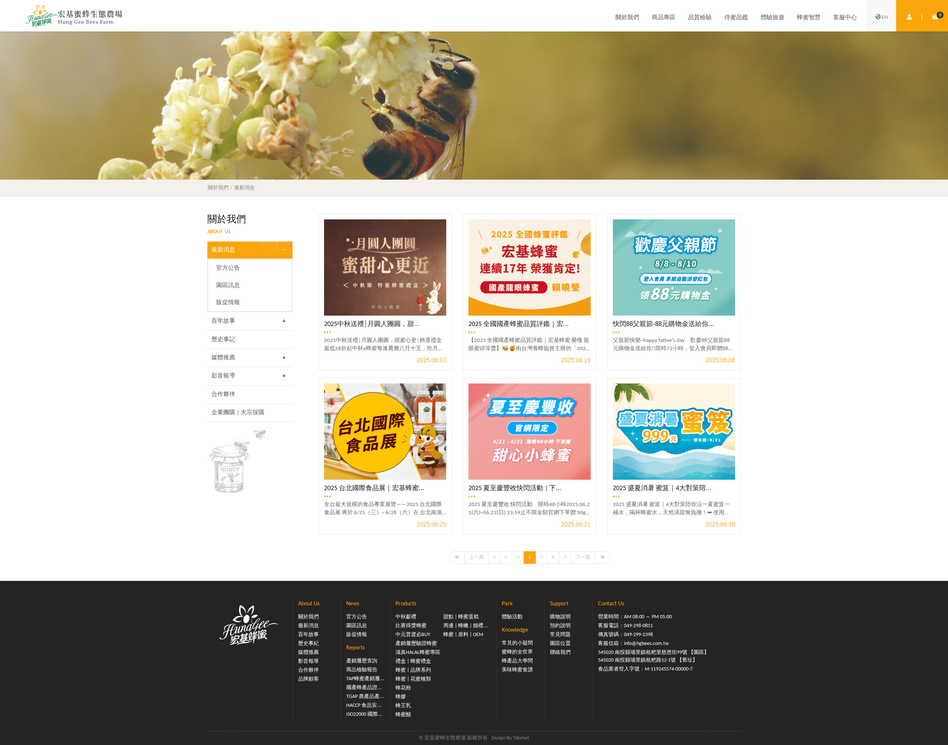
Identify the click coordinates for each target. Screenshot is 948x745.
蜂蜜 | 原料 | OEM (463, 635)
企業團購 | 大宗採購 (237, 413)
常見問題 (560, 635)
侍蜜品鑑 (736, 18)
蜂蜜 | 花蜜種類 (413, 679)
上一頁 (476, 557)
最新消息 (244, 188)
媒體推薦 (223, 358)
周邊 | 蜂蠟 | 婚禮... (465, 626)
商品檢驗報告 (361, 670)
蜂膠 (400, 697)
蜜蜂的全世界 (517, 652)
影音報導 (223, 376)
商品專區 (663, 18)
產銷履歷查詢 (361, 661)
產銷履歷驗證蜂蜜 (416, 643)
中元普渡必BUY (412, 635)
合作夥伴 (223, 395)
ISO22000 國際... (364, 714)
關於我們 (627, 18)
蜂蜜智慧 (809, 18)
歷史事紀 (308, 643)
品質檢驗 (700, 18)
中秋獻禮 (405, 617)
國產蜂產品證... (364, 688)
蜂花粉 (403, 688)
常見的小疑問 (517, 643)
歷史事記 (223, 340)
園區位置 (560, 643)
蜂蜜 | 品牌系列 (413, 670)
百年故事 (223, 321)
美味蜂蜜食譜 (517, 670)
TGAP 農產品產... (365, 696)
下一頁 (583, 557)
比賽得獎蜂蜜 (411, 626)
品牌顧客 (308, 679)
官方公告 (228, 268)
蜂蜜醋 (403, 715)
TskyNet (521, 738)
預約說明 (560, 626)
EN (885, 17)
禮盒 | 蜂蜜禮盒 (413, 661)
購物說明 (560, 617)
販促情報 (228, 303)
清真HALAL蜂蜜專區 (417, 652)
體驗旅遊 (772, 18)
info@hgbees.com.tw (646, 643)
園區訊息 (228, 286)
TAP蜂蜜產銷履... (365, 679)
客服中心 (845, 18)
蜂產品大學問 (517, 661)
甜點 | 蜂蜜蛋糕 (461, 617)
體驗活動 (512, 617)
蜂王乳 (403, 706)
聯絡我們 (560, 652)
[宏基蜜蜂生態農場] (74, 15)
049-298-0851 (638, 626)
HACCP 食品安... (363, 705)
